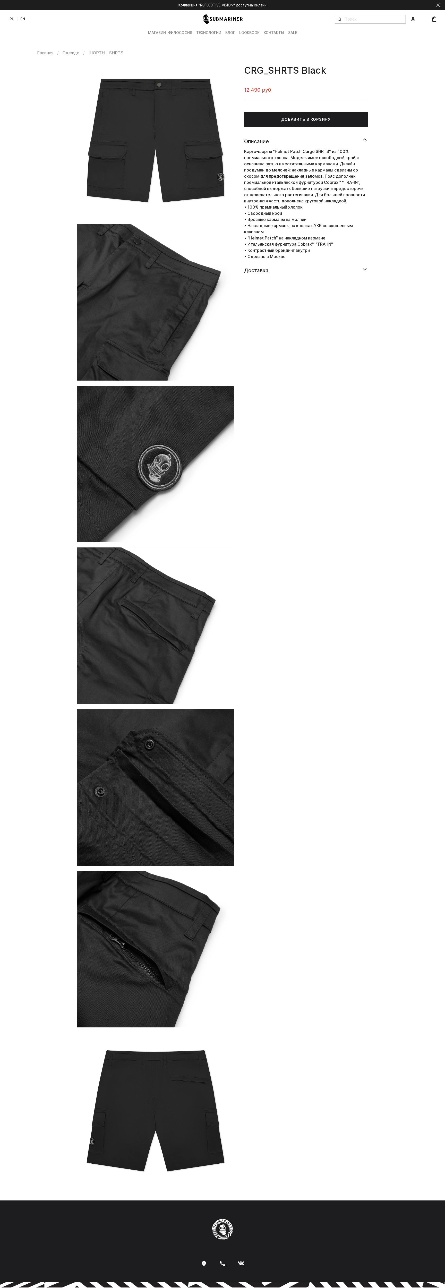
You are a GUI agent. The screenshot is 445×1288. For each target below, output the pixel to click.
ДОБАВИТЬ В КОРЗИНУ (306, 119)
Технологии (208, 32)
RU (12, 19)
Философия (180, 32)
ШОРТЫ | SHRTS (106, 52)
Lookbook (249, 32)
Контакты (274, 32)
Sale (292, 32)
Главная (45, 52)
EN (22, 19)
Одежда (71, 52)
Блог (230, 32)
